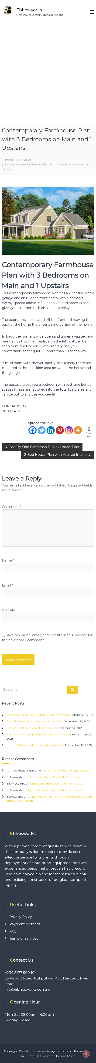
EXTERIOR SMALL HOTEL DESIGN (66, 770)
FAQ (13, 931)
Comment (11, 507)
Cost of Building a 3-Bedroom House (32, 728)
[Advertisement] (48, 74)
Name (8, 560)
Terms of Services (23, 938)
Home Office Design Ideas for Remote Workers (39, 734)
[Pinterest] (60, 430)
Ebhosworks (29, 10)
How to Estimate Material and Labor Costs (35, 745)
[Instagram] (69, 430)
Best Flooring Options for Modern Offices (35, 721)
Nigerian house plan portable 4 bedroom (56, 790)
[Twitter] (42, 430)
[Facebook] (32, 430)
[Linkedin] (51, 430)
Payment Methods (24, 924)
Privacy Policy (20, 917)
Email (7, 585)
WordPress (67, 1056)
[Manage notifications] (86, 1054)
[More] (78, 430)
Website (8, 610)
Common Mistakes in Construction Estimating (38, 715)
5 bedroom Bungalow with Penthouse (54, 777)
